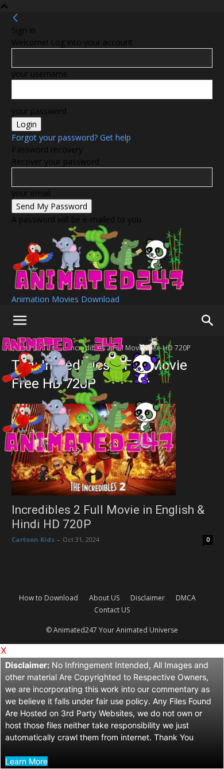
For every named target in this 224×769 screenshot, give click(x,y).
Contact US (112, 610)
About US (104, 598)
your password (39, 111)
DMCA (186, 598)
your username (39, 73)
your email (31, 193)
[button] (19, 320)
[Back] (15, 18)
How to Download (48, 598)
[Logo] (87, 381)
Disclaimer (147, 598)
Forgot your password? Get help (71, 137)
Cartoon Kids (33, 539)
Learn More (26, 761)
